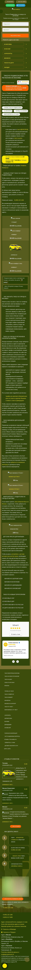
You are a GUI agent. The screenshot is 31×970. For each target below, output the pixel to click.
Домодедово (8, 724)
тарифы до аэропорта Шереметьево (16, 396)
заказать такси (16, 855)
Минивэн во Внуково (12, 582)
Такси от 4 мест (9, 706)
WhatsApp (11, 5)
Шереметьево (8, 718)
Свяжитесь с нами (10, 742)
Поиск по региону (9, 682)
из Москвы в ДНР (8, 601)
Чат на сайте (22, 1)
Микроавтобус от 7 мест (11, 709)
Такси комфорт (9, 697)
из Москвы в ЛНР (8, 598)
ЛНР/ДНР (7, 67)
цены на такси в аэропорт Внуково (16, 398)
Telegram (21, 5)
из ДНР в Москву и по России (12, 607)
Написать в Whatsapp (9, 929)
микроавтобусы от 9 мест (11, 114)
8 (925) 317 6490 (8, 917)
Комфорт (23, 165)
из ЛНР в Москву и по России (12, 604)
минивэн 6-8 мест (14, 489)
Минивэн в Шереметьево (13, 578)
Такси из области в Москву (12, 676)
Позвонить (10, 1)
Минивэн (7, 58)
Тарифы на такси (9, 691)
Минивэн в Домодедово (13, 585)
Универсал (5, 167)
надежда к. (11, 642)
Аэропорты (8, 53)
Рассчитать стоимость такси (13, 899)
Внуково (7, 721)
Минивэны (7, 700)
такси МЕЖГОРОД (22, 129)
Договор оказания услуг (11, 745)
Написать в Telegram (9, 932)
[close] (30, 968)
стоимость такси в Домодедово (15, 400)
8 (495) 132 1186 (19, 200)
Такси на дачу (9, 62)
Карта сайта (7, 748)
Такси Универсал (9, 694)
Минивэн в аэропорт (10, 703)
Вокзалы (7, 685)
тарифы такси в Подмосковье (13, 107)
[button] (13, 661)
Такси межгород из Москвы (12, 673)
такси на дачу (18, 138)
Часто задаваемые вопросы (12, 736)
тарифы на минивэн (21, 111)
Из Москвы (8, 44)
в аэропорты (8, 111)
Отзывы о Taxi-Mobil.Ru (10, 739)
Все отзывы (16, 826)
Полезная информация (11, 733)
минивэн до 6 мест (14, 476)
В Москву (7, 49)
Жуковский (8, 727)
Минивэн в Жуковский (12, 588)
